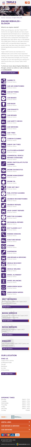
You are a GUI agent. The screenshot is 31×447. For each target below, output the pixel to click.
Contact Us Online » (9, 72)
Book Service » (8, 320)
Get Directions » (7, 373)
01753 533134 (7, 70)
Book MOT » (7, 306)
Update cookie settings (7, 441)
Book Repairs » (8, 334)
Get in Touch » (8, 348)
